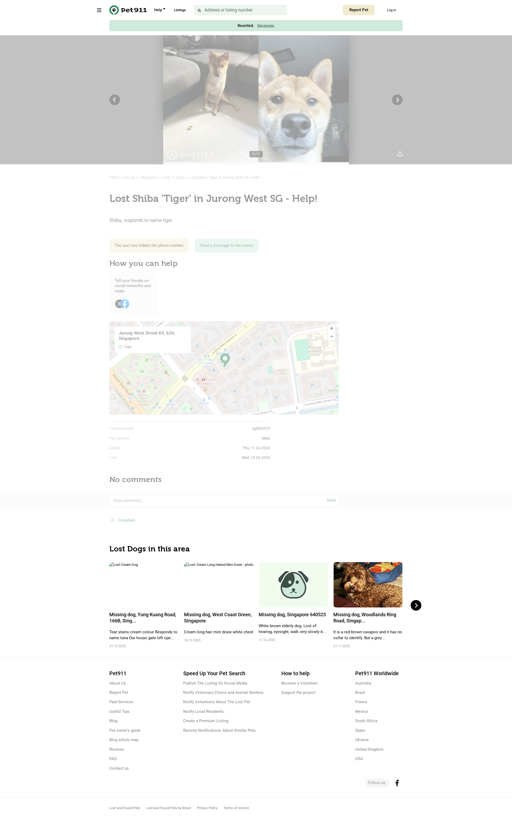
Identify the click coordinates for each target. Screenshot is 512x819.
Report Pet (358, 9)
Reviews (116, 749)
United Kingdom (369, 749)
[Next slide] (416, 605)
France (361, 701)
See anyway (265, 25)
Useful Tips (119, 711)
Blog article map (123, 739)
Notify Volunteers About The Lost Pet (216, 701)
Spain (360, 730)
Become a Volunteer (299, 683)
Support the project (298, 692)
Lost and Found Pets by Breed (168, 808)
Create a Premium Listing (205, 720)
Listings (180, 10)
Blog (113, 720)
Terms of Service (236, 808)
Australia (363, 683)
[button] (225, 360)
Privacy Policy (207, 808)
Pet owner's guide (125, 730)
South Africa (366, 720)
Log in (391, 10)
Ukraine (362, 739)
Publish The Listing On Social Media (215, 683)
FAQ (113, 758)
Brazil (360, 692)
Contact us (119, 768)
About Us (117, 683)
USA (359, 758)
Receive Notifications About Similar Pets (219, 730)
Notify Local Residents (203, 711)
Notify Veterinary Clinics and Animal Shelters (223, 692)
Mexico (361, 711)
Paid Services (121, 701)
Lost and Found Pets (124, 808)
